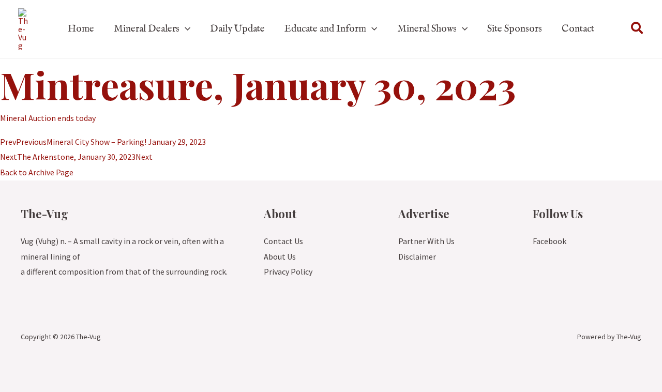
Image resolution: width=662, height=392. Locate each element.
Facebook (549, 241)
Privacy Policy (288, 271)
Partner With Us (426, 241)
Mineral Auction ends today (48, 118)
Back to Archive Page (36, 172)
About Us (280, 256)
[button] (184, 29)
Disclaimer (417, 256)
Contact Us (283, 241)
